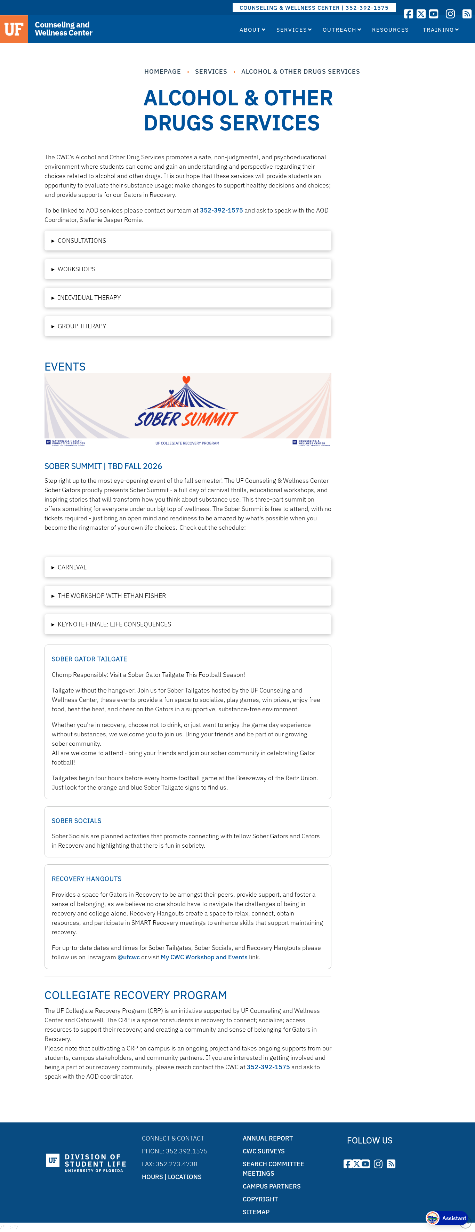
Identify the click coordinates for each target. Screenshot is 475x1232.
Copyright (260, 1199)
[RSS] (467, 14)
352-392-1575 (221, 210)
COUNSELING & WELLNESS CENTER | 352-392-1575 (314, 7)
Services (211, 71)
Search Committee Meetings (273, 1168)
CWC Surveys (264, 1151)
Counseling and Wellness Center (63, 29)
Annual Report (268, 1138)
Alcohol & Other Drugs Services (300, 71)
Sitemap (256, 1212)
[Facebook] (408, 14)
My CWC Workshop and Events (204, 957)
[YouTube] (433, 14)
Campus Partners (272, 1186)
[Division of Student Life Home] (86, 1163)
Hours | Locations (172, 1177)
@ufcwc (129, 957)
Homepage (162, 71)
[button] (188, 240)
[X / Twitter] (421, 14)
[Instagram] (450, 13)
